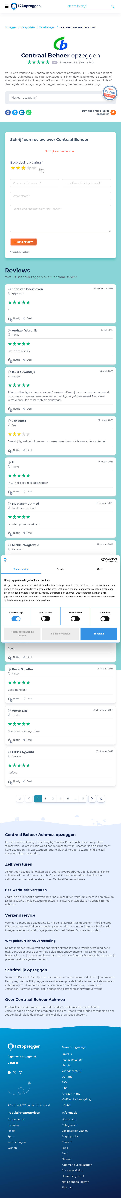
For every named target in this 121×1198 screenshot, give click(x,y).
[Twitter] (15, 112)
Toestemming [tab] (21, 569)
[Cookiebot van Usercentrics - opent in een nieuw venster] (103, 560)
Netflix (66, 1065)
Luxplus (67, 1054)
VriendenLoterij (71, 1071)
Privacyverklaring (72, 1170)
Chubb (66, 1105)
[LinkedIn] (22, 112)
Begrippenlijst (71, 1136)
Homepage (69, 1119)
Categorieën (28, 27)
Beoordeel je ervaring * (26, 162)
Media (11, 1130)
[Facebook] (8, 112)
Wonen (12, 1147)
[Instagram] (20, 1072)
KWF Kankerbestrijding (76, 1099)
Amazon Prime (71, 1093)
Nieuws (66, 1159)
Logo (65, 1147)
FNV (64, 1082)
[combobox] (89, 6)
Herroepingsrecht (73, 1176)
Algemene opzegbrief (22, 1056)
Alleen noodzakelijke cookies (22, 633)
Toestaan (99, 633)
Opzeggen (11, 27)
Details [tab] (60, 569)
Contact (13, 1062)
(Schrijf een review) (83, 62)
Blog (65, 1153)
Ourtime (67, 1076)
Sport (11, 1136)
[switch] (45, 618)
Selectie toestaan (60, 633)
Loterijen (13, 1125)
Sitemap (67, 1187)
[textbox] (60, 98)
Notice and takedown (75, 1181)
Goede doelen (16, 1119)
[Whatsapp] (29, 112)
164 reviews (65, 62)
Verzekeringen (47, 27)
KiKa (64, 1088)
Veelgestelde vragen (75, 1130)
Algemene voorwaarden (77, 1164)
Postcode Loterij (72, 1059)
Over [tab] (100, 569)
